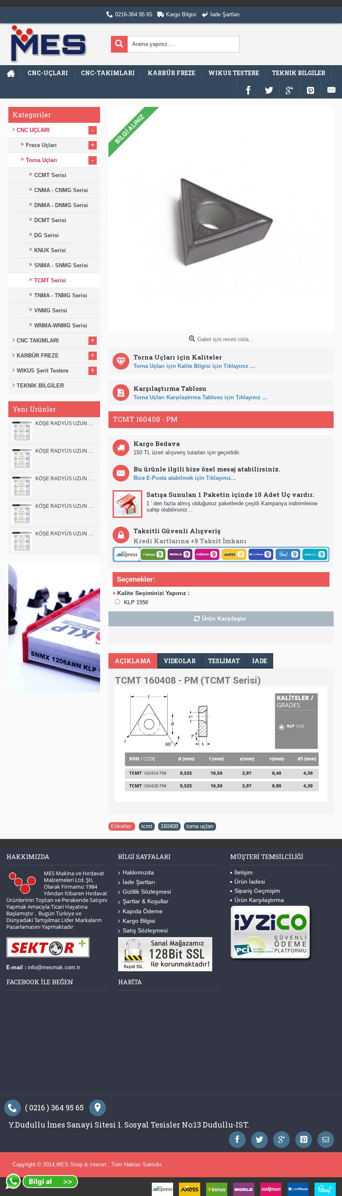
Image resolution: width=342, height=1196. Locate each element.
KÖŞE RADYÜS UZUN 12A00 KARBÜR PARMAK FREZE (65, 451)
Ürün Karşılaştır (224, 618)
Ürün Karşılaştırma (259, 900)
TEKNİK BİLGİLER (40, 386)
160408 (169, 826)
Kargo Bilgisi (139, 920)
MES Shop (70, 1164)
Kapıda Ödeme (143, 911)
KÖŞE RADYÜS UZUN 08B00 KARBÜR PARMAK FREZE (65, 534)
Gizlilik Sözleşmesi (147, 891)
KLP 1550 (136, 602)
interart (99, 1164)
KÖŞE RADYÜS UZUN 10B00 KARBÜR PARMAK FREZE (65, 478)
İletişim (243, 872)
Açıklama (133, 661)
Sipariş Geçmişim (257, 890)
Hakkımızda (138, 872)
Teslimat (224, 661)
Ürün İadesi (249, 881)
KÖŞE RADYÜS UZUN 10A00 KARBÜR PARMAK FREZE (65, 506)
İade (259, 661)
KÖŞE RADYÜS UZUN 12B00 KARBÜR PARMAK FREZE (65, 423)
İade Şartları (139, 882)
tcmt (146, 826)
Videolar (179, 661)
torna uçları (200, 826)
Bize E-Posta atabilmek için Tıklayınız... (184, 478)
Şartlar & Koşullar (145, 901)
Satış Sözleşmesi (145, 930)
